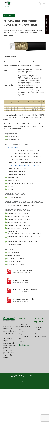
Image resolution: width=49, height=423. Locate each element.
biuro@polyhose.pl (41, 336)
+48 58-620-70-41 (38, 328)
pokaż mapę (25, 345)
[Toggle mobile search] (40, 3)
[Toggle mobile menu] (44, 3)
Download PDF (9, 15)
